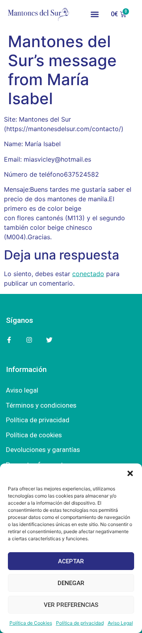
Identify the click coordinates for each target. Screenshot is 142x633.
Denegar (71, 583)
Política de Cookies (30, 623)
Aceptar (71, 561)
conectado (88, 274)
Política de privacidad (80, 623)
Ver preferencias (71, 604)
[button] (130, 473)
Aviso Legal (120, 623)
